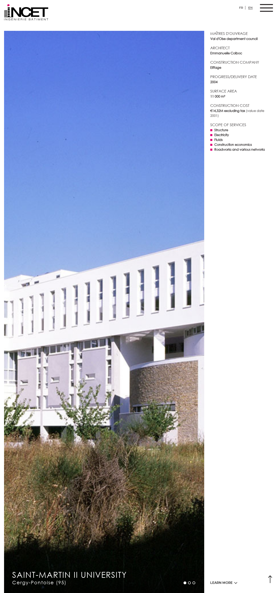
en (250, 8)
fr (241, 8)
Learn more (221, 583)
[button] (185, 582)
